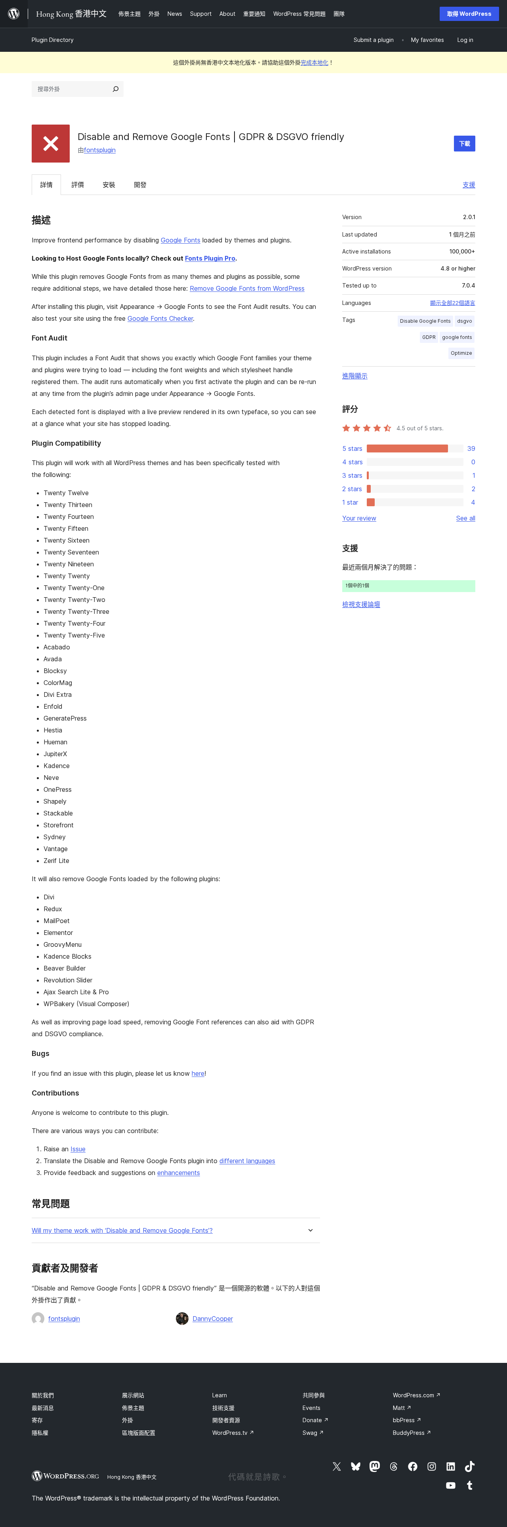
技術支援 (223, 1407)
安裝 (109, 185)
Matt (402, 1407)
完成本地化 (314, 62)
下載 (464, 143)
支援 (469, 185)
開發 (140, 185)
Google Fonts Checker (160, 318)
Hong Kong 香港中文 (131, 1477)
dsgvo (464, 321)
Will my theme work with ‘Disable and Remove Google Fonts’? (122, 1230)
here (198, 1073)
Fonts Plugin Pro (210, 258)
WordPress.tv (233, 1432)
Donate (316, 1420)
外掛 (127, 1420)
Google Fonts (180, 240)
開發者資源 (226, 1420)
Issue (78, 1149)
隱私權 (40, 1432)
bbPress (407, 1420)
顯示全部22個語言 (452, 303)
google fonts (457, 337)
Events (311, 1407)
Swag (313, 1432)
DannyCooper (213, 1319)
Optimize (461, 353)
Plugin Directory (53, 39)
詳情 (46, 185)
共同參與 (314, 1395)
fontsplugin (100, 150)
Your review (359, 518)
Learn (219, 1395)
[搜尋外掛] (116, 89)
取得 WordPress (469, 13)
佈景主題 (133, 1407)
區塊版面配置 (138, 1432)
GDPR (429, 337)
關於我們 (43, 1395)
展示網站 (133, 1395)
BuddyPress (412, 1432)
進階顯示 (355, 376)
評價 (77, 185)
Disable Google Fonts (425, 321)
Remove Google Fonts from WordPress (247, 288)
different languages (247, 1161)
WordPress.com (417, 1395)
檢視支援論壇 (361, 604)
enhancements (178, 1173)
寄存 (37, 1420)
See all (465, 518)
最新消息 (43, 1407)
